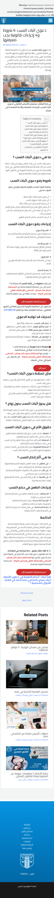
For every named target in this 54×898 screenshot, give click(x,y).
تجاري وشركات (27, 695)
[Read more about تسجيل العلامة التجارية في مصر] (27, 674)
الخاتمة (42, 150)
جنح (19, 779)
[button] (50, 20)
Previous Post (27, 593)
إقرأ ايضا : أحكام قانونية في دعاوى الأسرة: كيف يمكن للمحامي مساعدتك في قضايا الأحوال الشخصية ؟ (27, 579)
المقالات (27, 841)
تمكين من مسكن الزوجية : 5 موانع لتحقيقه (29, 648)
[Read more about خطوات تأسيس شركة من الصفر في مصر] (27, 716)
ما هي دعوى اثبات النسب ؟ (36, 123)
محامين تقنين (27, 831)
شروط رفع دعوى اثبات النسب (35, 126)
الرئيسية (27, 824)
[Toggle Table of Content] (45, 119)
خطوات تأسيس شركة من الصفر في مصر (29, 735)
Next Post (27, 600)
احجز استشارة (27, 838)
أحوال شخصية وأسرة (34, 653)
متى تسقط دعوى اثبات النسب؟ (35, 135)
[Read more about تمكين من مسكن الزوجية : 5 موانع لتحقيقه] (27, 632)
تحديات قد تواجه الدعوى (37, 132)
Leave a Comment (41, 695)
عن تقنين (27, 828)
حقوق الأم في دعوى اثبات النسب (34, 141)
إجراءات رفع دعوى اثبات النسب (35, 129)
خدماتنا (27, 835)
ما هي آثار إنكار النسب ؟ (38, 144)
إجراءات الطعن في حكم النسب (35, 147)
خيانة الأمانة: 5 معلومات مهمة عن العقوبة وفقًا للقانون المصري (29, 774)
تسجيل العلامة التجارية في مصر (31, 691)
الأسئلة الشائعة (27, 845)
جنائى (24, 779)
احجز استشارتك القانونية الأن (33, 301)
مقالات (22, 45)
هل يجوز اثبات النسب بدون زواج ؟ (34, 138)
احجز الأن (42, 368)
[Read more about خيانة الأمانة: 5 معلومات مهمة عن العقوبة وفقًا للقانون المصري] (27, 758)
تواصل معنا (27, 848)
